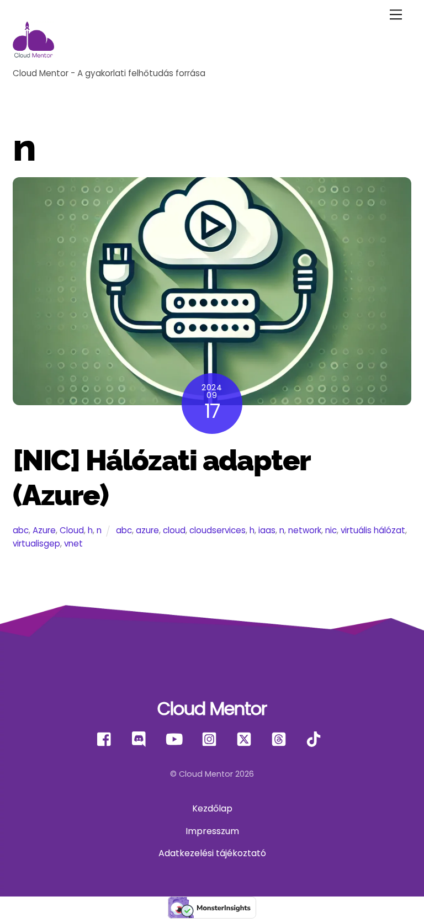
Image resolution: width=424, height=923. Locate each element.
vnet (73, 543)
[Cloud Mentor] (33, 58)
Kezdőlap (212, 808)
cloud (174, 530)
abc (21, 530)
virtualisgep (36, 543)
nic (331, 530)
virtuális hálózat (373, 530)
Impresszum (212, 831)
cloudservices (217, 530)
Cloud (72, 530)
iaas (266, 530)
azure (147, 530)
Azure (44, 530)
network (304, 530)
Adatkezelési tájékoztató (212, 853)
